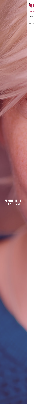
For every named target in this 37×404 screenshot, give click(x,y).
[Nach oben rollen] (35, 402)
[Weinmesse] (32, 6)
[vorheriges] (3, 202)
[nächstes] (24, 202)
